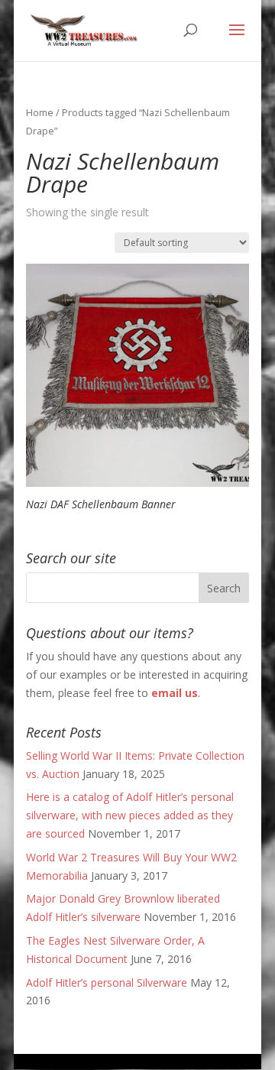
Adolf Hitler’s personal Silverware (106, 982)
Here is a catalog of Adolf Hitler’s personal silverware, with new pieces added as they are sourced (130, 815)
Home (39, 112)
